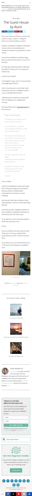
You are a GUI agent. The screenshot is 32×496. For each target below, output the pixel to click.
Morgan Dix (13, 371)
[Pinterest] (18, 494)
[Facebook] (8, 494)
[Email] (24, 494)
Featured (25, 283)
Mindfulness (16, 285)
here (8, 385)
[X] (13, 494)
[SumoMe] (29, 494)
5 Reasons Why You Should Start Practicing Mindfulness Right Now (16, 337)
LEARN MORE (16, 470)
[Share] (21, 31)
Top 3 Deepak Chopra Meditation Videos (16, 356)
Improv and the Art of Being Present (16, 318)
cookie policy (19, 430)
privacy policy (7, 430)
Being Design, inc (18, 489)
